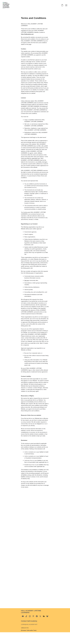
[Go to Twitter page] (40, 616)
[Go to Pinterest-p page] (33, 616)
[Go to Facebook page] (37, 616)
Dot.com (26, 280)
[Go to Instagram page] (30, 616)
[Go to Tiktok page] (26, 616)
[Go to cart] (62, 5)
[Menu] (66, 5)
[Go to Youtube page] (23, 616)
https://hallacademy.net (27, 34)
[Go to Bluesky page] (47, 616)
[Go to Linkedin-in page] (44, 616)
